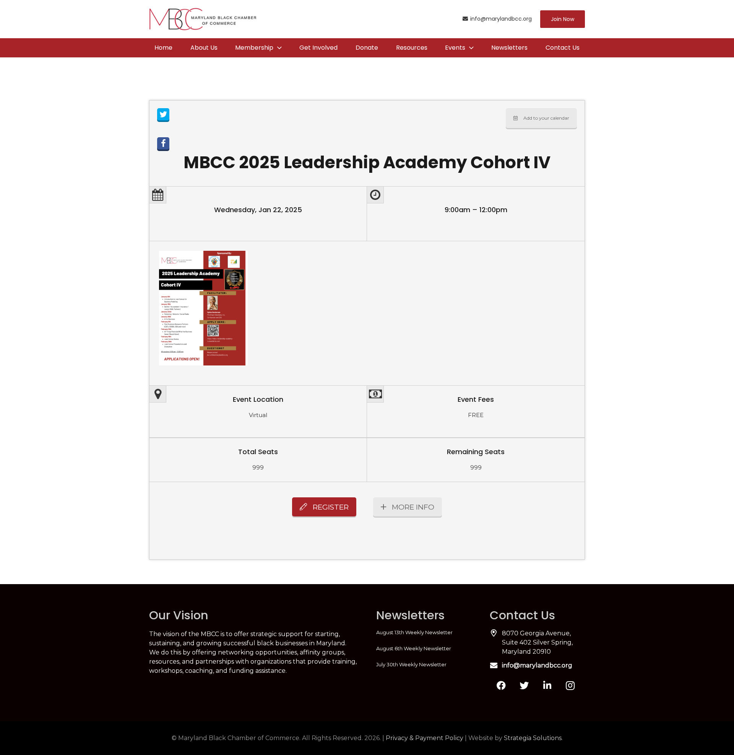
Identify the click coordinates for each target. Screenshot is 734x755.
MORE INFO (413, 507)
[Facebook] (501, 685)
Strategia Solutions (533, 738)
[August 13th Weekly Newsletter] (423, 632)
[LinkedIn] (547, 685)
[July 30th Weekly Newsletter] (423, 664)
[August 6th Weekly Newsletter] (423, 648)
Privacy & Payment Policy (424, 738)
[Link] (203, 19)
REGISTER (331, 507)
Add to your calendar (546, 118)
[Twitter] (524, 685)
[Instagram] (570, 685)
